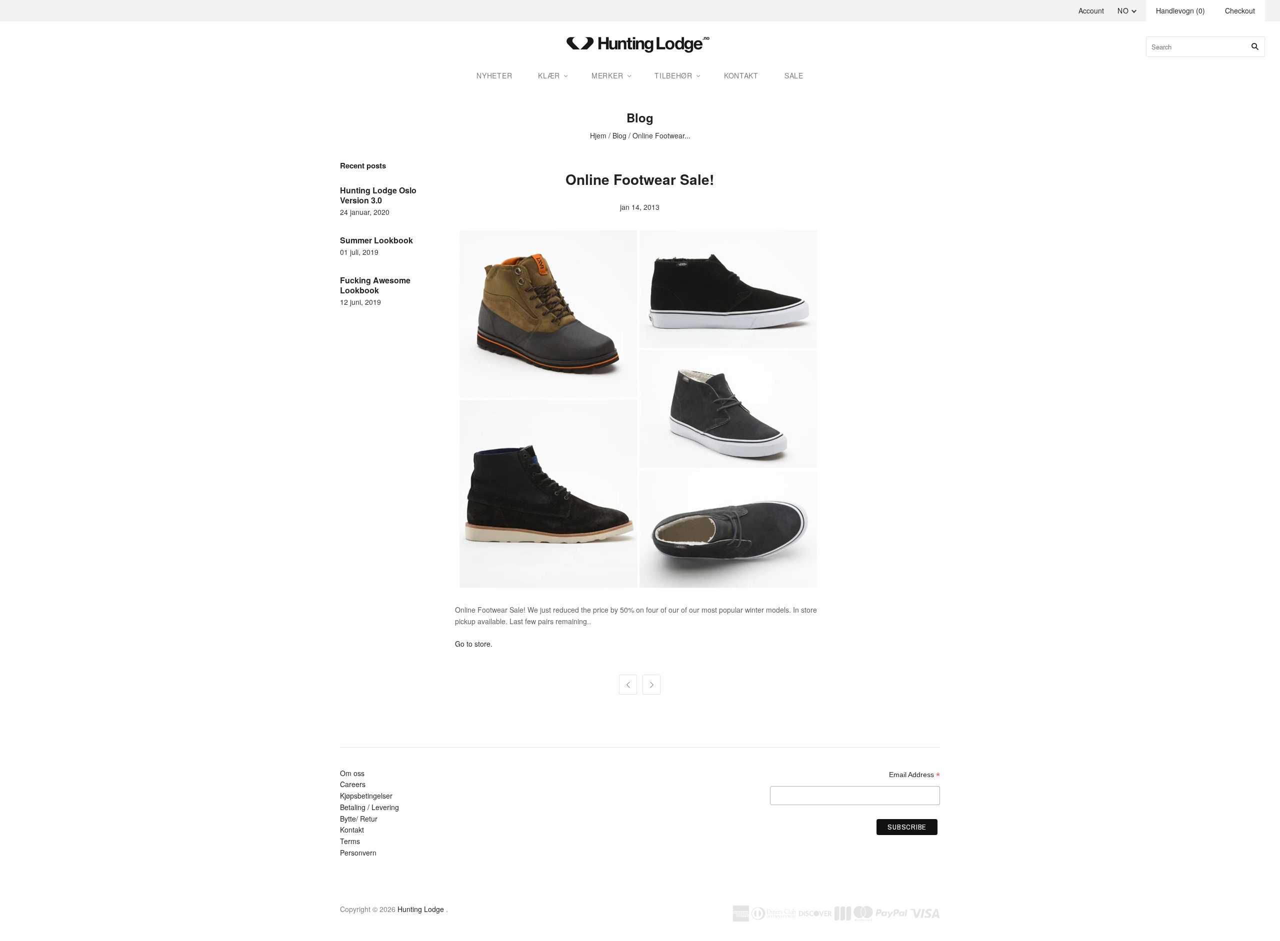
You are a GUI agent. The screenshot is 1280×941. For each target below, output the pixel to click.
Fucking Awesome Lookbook (375, 285)
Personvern (358, 853)
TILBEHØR (673, 75)
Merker (607, 75)
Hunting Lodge (421, 909)
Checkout (1240, 10)
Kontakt (352, 830)
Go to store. (473, 644)
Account (1091, 10)
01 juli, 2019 (359, 252)
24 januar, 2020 (365, 212)
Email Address (914, 775)
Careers (353, 784)
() (1180, 10)
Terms (350, 841)
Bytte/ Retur (359, 819)
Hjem (598, 135)
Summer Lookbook (376, 240)
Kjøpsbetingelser (366, 796)
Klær (549, 75)
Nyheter (494, 75)
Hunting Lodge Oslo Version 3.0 (378, 195)
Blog (619, 135)
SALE (794, 75)
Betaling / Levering (369, 807)
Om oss (352, 773)
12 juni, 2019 (360, 302)
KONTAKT (741, 75)
